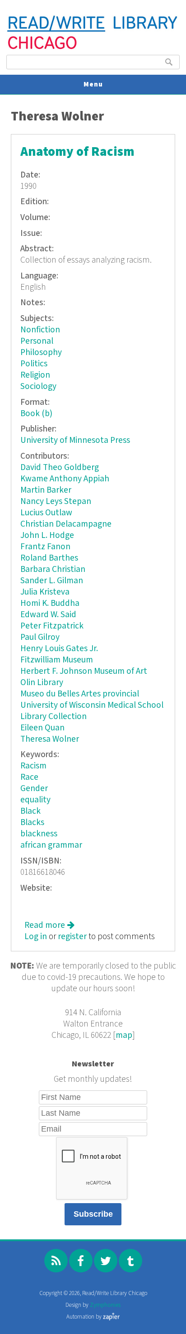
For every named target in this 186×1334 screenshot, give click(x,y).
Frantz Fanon (45, 546)
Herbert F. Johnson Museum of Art (83, 671)
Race (29, 777)
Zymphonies (105, 1305)
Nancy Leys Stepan (55, 501)
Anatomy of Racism (77, 152)
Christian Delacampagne (66, 524)
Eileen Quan (42, 728)
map (124, 1035)
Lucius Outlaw (46, 512)
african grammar (51, 845)
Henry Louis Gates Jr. (59, 648)
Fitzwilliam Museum (56, 660)
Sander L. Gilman (51, 580)
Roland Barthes (49, 558)
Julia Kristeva (45, 592)
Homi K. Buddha (49, 603)
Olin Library (41, 682)
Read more (49, 925)
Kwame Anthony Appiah (64, 479)
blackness (38, 834)
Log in (35, 936)
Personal (36, 341)
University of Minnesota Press (75, 440)
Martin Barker (45, 490)
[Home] (92, 48)
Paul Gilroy (40, 637)
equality (35, 800)
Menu (93, 84)
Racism (33, 766)
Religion (35, 375)
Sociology (38, 386)
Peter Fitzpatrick (52, 626)
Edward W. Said (48, 614)
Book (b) (36, 413)
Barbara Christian (52, 569)
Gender (34, 788)
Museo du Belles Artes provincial (79, 694)
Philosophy (41, 352)
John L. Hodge (47, 535)
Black (30, 811)
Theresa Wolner (49, 739)
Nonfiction (40, 330)
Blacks (32, 822)
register (72, 936)
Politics (33, 363)
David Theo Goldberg (59, 467)
